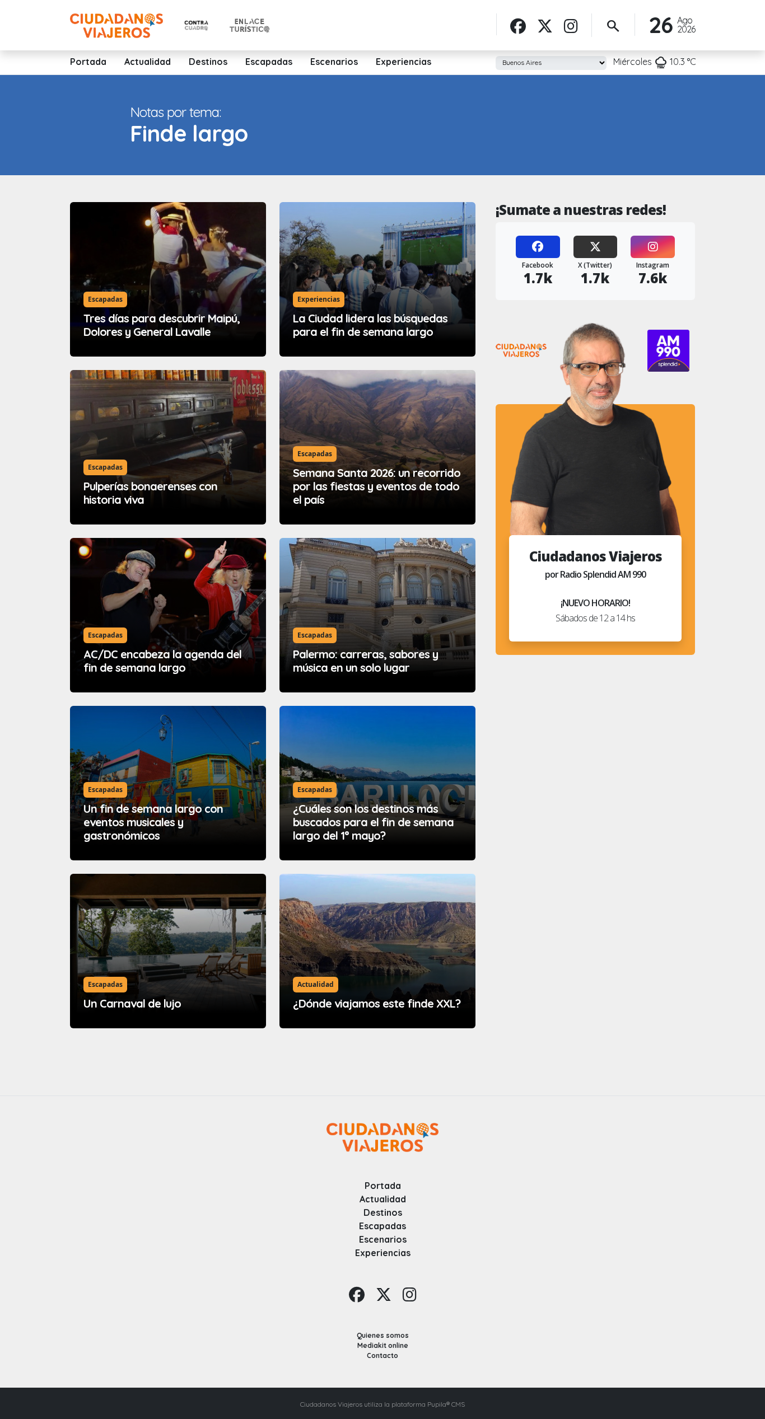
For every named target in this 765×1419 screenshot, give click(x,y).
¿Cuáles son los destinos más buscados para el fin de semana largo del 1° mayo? (373, 822)
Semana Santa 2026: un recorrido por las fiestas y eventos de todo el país (376, 486)
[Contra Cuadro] (196, 26)
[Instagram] (571, 25)
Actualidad (147, 61)
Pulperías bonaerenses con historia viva (150, 493)
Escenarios (334, 61)
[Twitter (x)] (545, 25)
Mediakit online (382, 1345)
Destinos (208, 61)
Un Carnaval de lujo (132, 1003)
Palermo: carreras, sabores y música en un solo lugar (365, 661)
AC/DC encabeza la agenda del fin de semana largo (162, 661)
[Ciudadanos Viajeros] (116, 25)
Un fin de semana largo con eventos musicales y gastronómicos (153, 822)
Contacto (382, 1355)
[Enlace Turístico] (249, 25)
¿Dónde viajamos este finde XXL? (376, 1003)
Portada (88, 61)
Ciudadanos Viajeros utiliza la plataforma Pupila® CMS (382, 1404)
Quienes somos (383, 1335)
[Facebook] (518, 25)
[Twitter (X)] (595, 246)
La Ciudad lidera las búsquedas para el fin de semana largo (370, 325)
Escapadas (268, 61)
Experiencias (403, 61)
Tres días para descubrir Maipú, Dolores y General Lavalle (161, 325)
